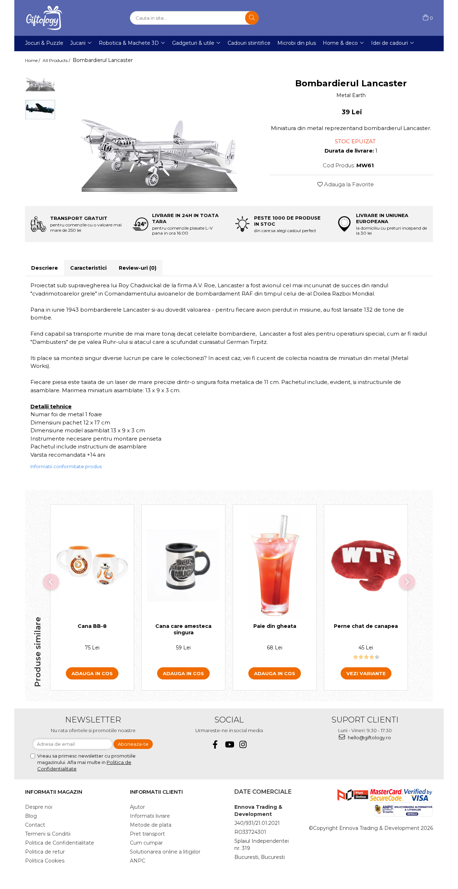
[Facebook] (215, 744)
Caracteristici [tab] (88, 268)
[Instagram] (243, 744)
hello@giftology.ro (369, 737)
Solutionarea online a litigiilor (165, 852)
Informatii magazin (53, 792)
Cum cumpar (146, 843)
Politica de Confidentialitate (59, 843)
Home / (33, 60)
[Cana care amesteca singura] (183, 565)
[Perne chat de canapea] (366, 565)
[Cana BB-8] (92, 565)
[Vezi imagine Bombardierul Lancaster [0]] (40, 80)
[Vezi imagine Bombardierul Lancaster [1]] (40, 109)
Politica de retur (45, 852)
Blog (31, 816)
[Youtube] (229, 744)
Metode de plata (150, 825)
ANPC (137, 860)
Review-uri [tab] (137, 268)
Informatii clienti (156, 792)
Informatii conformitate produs (66, 466)
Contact (35, 825)
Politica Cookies (44, 860)
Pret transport (147, 834)
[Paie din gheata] (274, 565)
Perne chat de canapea (366, 626)
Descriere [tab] (44, 268)
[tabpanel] (159, 135)
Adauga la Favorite (348, 184)
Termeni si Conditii (47, 834)
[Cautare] (252, 18)
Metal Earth (351, 95)
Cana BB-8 (92, 626)
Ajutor (137, 807)
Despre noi (38, 807)
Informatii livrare (150, 816)
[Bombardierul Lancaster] (159, 135)
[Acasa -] (61, 17)
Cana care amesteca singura (183, 629)
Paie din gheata (274, 626)
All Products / (57, 60)
